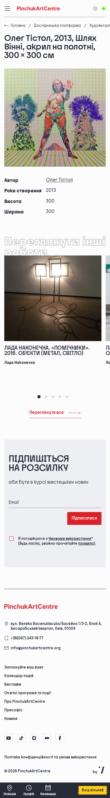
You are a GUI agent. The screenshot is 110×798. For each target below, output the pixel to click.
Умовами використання (69, 538)
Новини (10, 718)
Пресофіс (13, 710)
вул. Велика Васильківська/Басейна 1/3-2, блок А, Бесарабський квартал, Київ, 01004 (56, 626)
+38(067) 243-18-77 (27, 638)
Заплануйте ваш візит (23, 667)
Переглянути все (46, 412)
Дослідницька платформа (57, 25)
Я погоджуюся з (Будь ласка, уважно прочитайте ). (57, 541)
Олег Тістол (59, 180)
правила (86, 543)
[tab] (39, 396)
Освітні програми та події (27, 693)
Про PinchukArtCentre (24, 701)
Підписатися (84, 518)
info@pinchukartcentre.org (36, 648)
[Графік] (28, 790)
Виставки (12, 684)
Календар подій (18, 676)
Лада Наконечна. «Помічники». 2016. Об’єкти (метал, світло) (47, 351)
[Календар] (48, 790)
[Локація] (9, 790)
